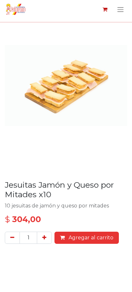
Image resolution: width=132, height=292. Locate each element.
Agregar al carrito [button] (90, 238)
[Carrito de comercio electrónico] (104, 9)
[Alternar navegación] (120, 9)
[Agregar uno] (44, 238)
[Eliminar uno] (12, 238)
